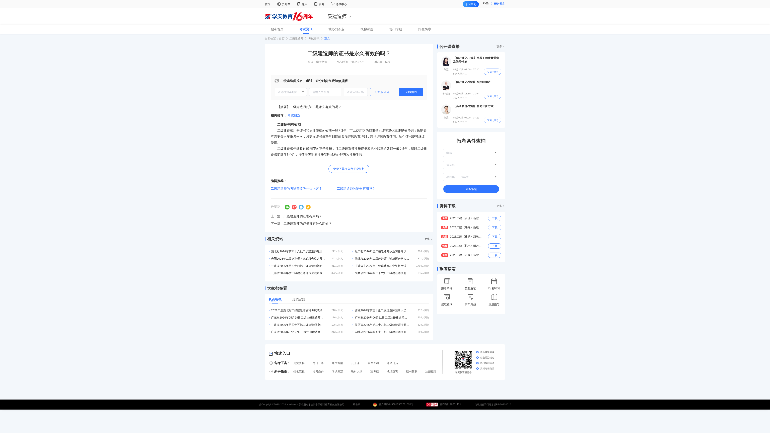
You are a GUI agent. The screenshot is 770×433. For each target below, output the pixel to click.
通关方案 (337, 363)
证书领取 (411, 371)
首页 (267, 4)
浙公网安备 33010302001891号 (396, 404)
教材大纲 (356, 371)
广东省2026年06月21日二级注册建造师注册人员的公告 (382, 317)
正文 (327, 38)
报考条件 (318, 371)
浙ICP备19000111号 (451, 404)
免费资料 (299, 363)
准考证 (374, 371)
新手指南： (282, 371)
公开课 (286, 4)
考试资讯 (313, 38)
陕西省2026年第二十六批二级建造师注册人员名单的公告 (382, 324)
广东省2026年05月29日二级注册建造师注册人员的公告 (298, 317)
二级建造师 (296, 38)
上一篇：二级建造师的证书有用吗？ (296, 216)
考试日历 (392, 363)
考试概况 (294, 115)
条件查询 (373, 363)
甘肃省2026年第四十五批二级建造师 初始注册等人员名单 (298, 324)
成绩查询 (392, 371)
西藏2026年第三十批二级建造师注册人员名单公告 (382, 310)
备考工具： (282, 363)
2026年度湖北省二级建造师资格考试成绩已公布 (298, 310)
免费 (444, 218)
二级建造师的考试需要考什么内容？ (296, 188)
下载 (494, 218)
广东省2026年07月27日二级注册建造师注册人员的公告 (298, 332)
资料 (322, 4)
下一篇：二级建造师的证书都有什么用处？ (301, 223)
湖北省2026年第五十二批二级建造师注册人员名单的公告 (382, 332)
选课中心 (341, 4)
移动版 (356, 404)
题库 (305, 4)
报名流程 (299, 371)
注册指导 (431, 371)
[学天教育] (289, 16)
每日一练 (318, 363)
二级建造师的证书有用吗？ (356, 188)
